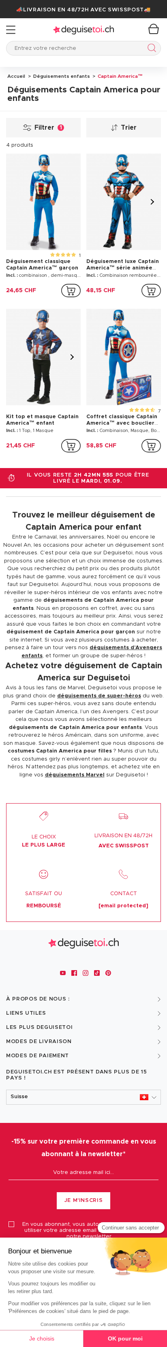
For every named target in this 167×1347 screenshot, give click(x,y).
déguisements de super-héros (99, 696)
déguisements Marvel (75, 775)
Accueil (16, 76)
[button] (83, 1097)
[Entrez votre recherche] (150, 49)
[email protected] (123, 906)
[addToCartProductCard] (71, 290)
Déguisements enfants (61, 76)
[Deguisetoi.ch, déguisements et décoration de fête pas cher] (83, 30)
